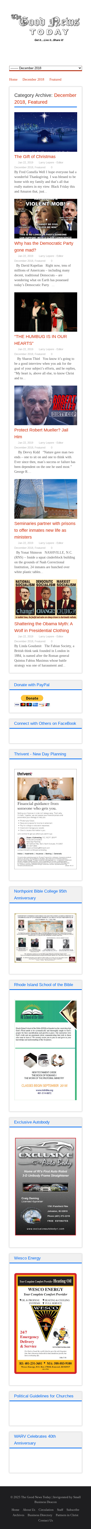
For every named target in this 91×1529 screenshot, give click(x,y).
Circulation (46, 1510)
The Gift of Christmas (35, 156)
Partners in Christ (67, 1515)
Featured (55, 79)
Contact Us (45, 1520)
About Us (29, 1510)
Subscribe (72, 1510)
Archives (18, 1515)
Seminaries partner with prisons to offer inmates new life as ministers (44, 530)
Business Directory (40, 1515)
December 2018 (33, 79)
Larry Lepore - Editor (51, 162)
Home (13, 79)
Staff (60, 1510)
